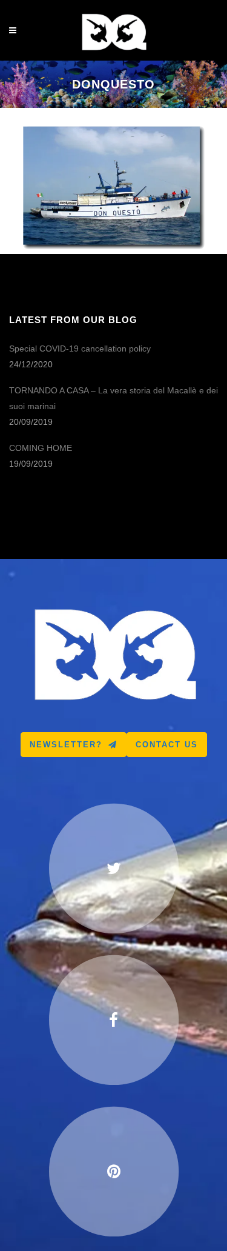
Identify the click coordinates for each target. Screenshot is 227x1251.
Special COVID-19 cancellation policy (80, 348)
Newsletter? (66, 744)
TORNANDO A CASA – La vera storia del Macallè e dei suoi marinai (113, 398)
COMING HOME (40, 448)
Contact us (167, 744)
